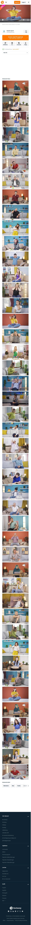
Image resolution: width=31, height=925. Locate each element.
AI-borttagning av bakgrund (9, 837)
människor (6, 785)
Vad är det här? (16, 49)
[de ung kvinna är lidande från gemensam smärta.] (15, 631)
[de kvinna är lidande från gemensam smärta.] (15, 615)
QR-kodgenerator (6, 840)
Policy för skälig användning (21, 919)
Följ (26, 32)
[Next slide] (25, 785)
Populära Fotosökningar (8, 859)
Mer (3, 900)
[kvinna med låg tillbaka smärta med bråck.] (15, 662)
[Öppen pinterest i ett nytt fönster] (15, 910)
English (4, 887)
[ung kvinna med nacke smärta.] (15, 87)
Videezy (4, 824)
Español (4, 889)
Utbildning (4, 829)
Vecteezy (4, 821)
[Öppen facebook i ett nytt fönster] (8, 910)
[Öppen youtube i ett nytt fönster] (21, 910)
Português (4, 892)
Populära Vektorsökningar (8, 856)
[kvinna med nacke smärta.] (15, 102)
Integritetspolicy (10, 919)
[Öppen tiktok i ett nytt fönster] (17, 910)
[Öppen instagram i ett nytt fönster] (10, 910)
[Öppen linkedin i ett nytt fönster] (12, 910)
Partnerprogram (6, 854)
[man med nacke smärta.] (15, 149)
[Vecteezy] (2, 2)
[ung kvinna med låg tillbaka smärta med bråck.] (15, 413)
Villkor (4, 919)
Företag (4, 827)
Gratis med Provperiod (15, 37)
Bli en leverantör (6, 878)
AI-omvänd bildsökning (8, 834)
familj (18, 785)
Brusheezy (4, 819)
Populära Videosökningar (8, 861)
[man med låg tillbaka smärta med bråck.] (15, 771)
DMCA (3, 851)
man (13, 785)
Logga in (24, 2)
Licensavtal (5, 848)
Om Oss (4, 875)
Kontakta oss (5, 873)
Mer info (5, 52)
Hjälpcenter (5, 870)
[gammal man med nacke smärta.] (15, 180)
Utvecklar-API (5, 832)
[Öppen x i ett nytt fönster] (19, 910)
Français (4, 897)
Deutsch (4, 895)
